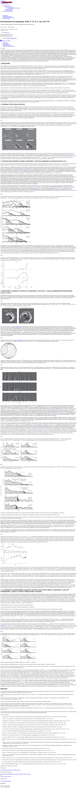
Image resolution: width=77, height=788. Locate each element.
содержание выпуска (16, 769)
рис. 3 (35, 245)
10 (73, 108)
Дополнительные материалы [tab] (9, 46)
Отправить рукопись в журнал (24, 774)
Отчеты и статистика (8, 11)
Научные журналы (4, 3)
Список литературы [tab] (7, 44)
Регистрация (9, 2)
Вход (4, 2)
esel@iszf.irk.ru (6, 32)
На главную (2, 0)
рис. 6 (31, 360)
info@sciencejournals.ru (6, 781)
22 (33, 676)
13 (67, 165)
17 (10, 539)
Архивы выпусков (9, 9)
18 (50, 539)
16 (31, 414)
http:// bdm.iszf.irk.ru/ (19, 340)
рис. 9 (3, 567)
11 (26, 109)
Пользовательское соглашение (5, 776)
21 (32, 676)
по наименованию (11, 7)
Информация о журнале (13, 774)
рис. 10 (2, 626)
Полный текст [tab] (6, 43)
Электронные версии (7, 16)
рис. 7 (8, 298)
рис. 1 (71, 114)
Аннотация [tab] (5, 42)
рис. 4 (47, 296)
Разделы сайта (7, 5)
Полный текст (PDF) (6, 40)
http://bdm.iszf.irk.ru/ (18, 327)
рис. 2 (51, 185)
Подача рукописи (8, 10)
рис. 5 (34, 328)
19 (51, 539)
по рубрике (17, 7)
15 (62, 329)
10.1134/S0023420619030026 (11, 38)
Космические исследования (8, 17)
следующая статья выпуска (6, 769)
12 (66, 165)
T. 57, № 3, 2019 (6, 18)
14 (65, 174)
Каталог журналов (9, 6)
